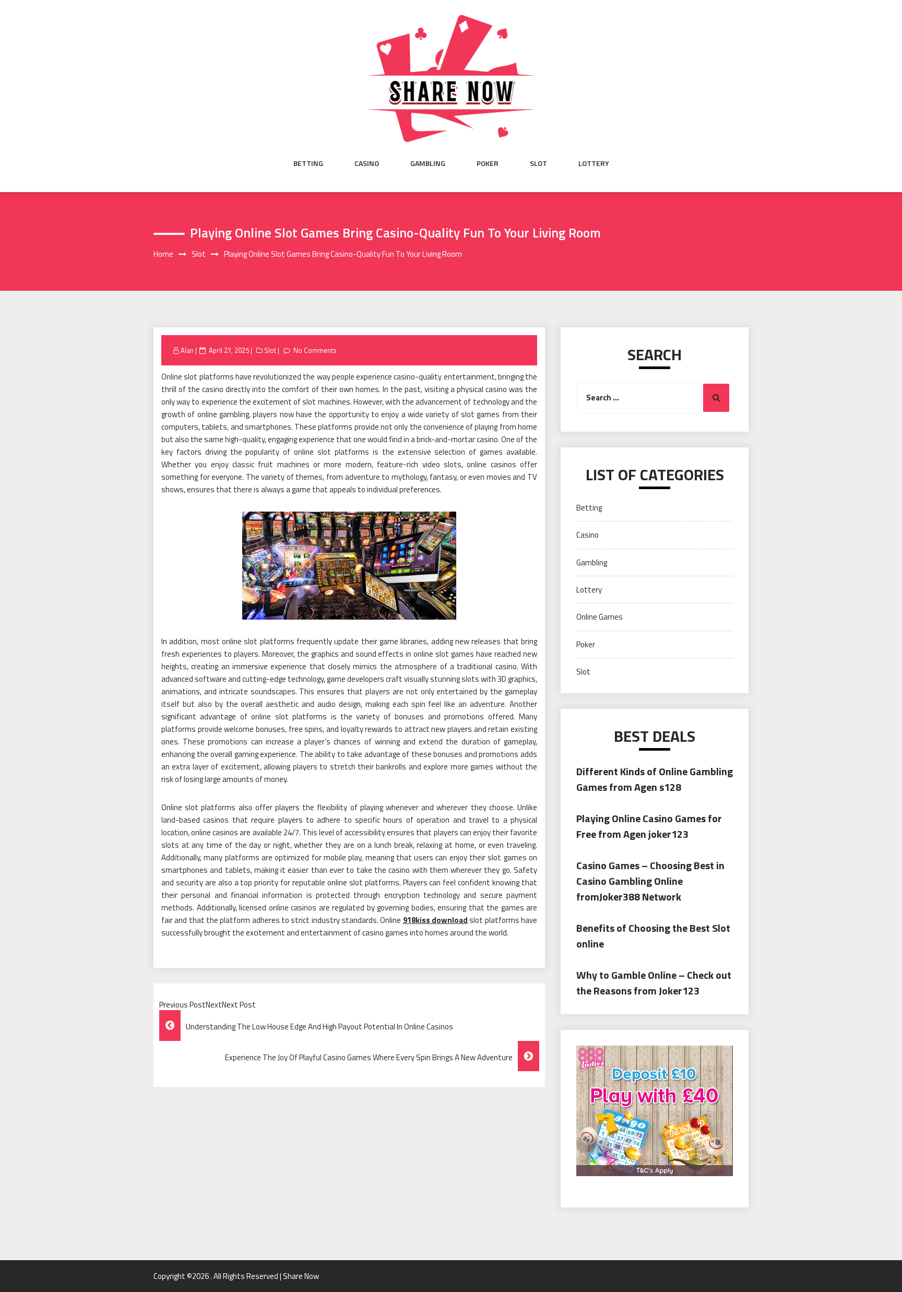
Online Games (599, 617)
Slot (538, 163)
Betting (308, 163)
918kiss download (435, 920)
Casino (366, 163)
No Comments (315, 350)
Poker (488, 163)
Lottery (593, 163)
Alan (187, 350)
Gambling (427, 163)
